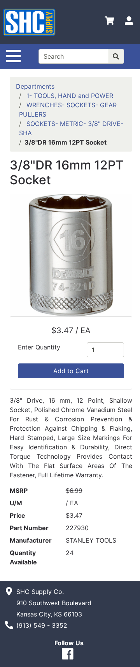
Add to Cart (71, 371)
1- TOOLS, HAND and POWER (69, 96)
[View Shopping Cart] (109, 22)
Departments (35, 86)
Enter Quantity (39, 347)
